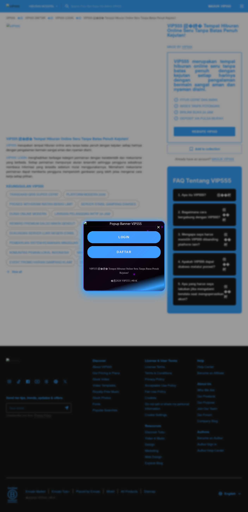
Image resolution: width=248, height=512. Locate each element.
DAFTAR (124, 252)
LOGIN (124, 237)
